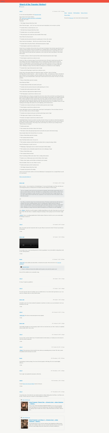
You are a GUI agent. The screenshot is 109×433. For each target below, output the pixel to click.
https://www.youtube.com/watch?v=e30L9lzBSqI (31, 18)
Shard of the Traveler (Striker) (32, 4)
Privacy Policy (67, 15)
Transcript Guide (37, 14)
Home (65, 12)
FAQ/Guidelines (76, 12)
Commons (3, 1)
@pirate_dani (22, 262)
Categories (70, 12)
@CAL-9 (21, 215)
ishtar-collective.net (26, 399)
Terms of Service (84, 12)
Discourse (71, 17)
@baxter (23, 210)
